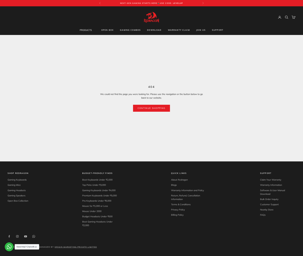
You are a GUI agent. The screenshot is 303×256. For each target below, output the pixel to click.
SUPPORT (217, 30)
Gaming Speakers (16, 195)
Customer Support (269, 204)
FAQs (263, 214)
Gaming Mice (14, 185)
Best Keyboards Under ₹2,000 (97, 179)
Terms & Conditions (181, 204)
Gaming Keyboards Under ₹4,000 (99, 190)
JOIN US (201, 30)
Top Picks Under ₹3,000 (94, 185)
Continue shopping (152, 108)
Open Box (107, 30)
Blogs (174, 185)
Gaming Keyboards (17, 179)
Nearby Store (266, 209)
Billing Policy (177, 214)
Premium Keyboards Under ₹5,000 (99, 195)
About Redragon (179, 179)
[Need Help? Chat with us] (9, 246)
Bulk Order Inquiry (269, 199)
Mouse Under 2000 (91, 211)
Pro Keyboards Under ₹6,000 (96, 200)
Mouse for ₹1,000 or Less (95, 206)
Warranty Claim (179, 30)
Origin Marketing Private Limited (76, 247)
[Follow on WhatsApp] (33, 236)
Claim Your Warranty (270, 179)
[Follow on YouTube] (25, 236)
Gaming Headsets (17, 190)
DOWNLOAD (154, 30)
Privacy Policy (178, 209)
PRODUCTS (86, 30)
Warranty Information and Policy (187, 190)
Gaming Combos (130, 30)
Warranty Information (271, 185)
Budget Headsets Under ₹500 (97, 216)
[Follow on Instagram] (17, 236)
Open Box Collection (18, 200)
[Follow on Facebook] (9, 236)
